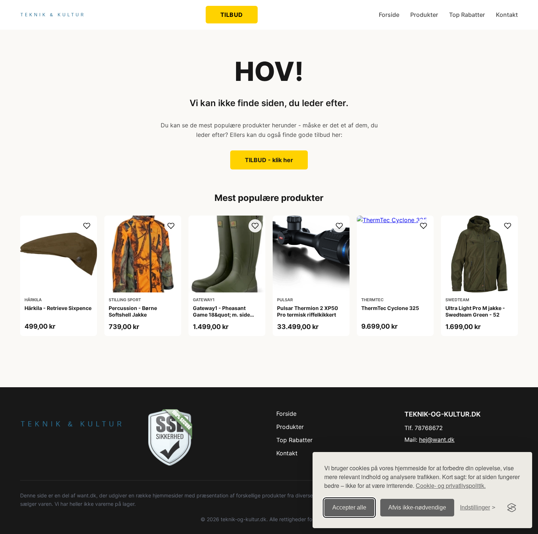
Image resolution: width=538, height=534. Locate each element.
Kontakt (507, 14)
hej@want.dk (437, 439)
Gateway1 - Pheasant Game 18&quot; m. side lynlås (221, 314)
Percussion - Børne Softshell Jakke (133, 311)
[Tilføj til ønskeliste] (86, 225)
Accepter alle (349, 507)
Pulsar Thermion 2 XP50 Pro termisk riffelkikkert (307, 311)
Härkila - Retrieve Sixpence (58, 308)
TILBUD (231, 14)
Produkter (424, 14)
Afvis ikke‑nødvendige (417, 507)
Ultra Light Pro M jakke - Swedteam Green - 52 (475, 311)
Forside (389, 14)
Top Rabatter (467, 14)
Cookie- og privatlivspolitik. (451, 485)
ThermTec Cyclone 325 (390, 308)
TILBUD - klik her (269, 160)
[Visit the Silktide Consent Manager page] (511, 507)
